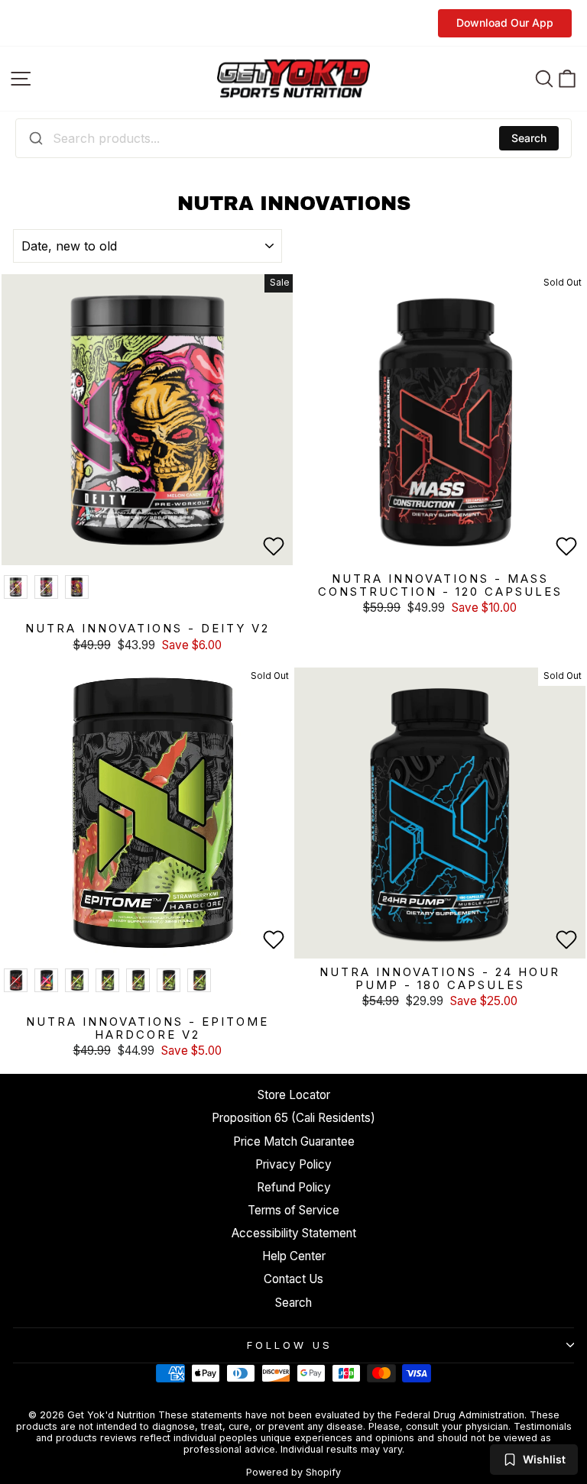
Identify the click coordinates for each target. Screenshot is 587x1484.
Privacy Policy (293, 1164)
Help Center (294, 1256)
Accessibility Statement (294, 1233)
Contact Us (293, 1279)
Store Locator (294, 1095)
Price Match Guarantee (294, 1141)
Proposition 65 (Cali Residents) (293, 1118)
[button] (273, 546)
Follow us (289, 1345)
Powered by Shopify (293, 1472)
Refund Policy (294, 1187)
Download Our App (504, 22)
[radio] (16, 587)
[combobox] (293, 138)
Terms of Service (293, 1210)
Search (528, 137)
